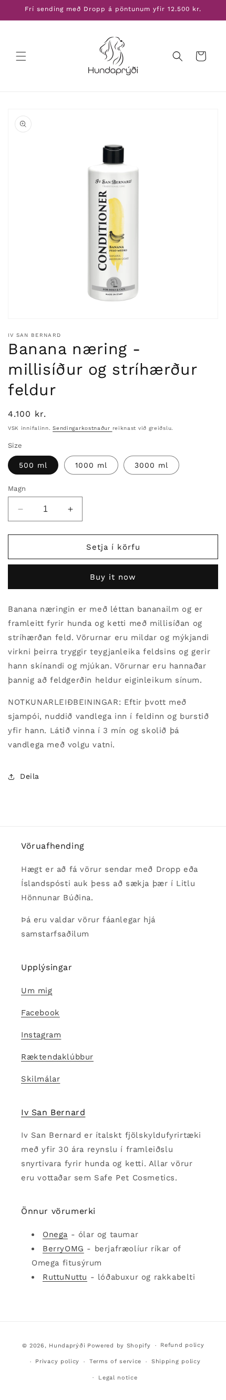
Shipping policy (176, 1361)
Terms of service (115, 1361)
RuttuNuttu (65, 1277)
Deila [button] (29, 776)
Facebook (40, 1012)
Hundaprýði (67, 1345)
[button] (21, 56)
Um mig (37, 990)
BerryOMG (63, 1248)
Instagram (41, 1034)
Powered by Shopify (119, 1345)
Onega (55, 1234)
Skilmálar (40, 1079)
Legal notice (117, 1377)
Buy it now (113, 577)
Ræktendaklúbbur (57, 1057)
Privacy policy (57, 1361)
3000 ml (151, 465)
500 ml (33, 465)
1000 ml (91, 465)
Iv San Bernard (53, 1112)
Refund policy (182, 1345)
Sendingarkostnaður (82, 428)
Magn (17, 488)
